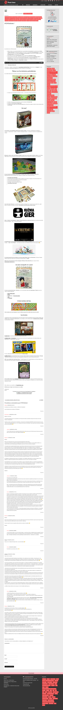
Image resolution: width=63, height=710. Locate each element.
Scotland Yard (19, 20)
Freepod (37, 67)
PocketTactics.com (19, 385)
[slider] (41, 62)
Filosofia (48, 88)
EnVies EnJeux (49, 43)
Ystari (53, 111)
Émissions (28, 4)
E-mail (6, 658)
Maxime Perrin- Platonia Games (52, 39)
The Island (28, 20)
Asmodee (48, 74)
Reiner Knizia (6, 20)
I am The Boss (11, 19)
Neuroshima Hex (39, 19)
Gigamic (52, 88)
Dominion (48, 82)
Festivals (50, 4)
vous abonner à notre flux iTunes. (24, 67)
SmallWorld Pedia (24, 20)
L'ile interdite (24, 19)
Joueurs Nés (42, 4)
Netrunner (35, 19)
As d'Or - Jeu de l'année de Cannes (51, 72)
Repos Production (50, 105)
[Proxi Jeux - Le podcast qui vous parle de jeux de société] (12, 2)
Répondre (41, 411)
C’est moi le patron (16, 295)
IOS (50, 90)
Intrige (14, 19)
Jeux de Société (54, 92)
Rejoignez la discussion (28, 13)
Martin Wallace (54, 98)
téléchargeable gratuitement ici (10, 261)
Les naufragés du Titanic (30, 19)
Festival (48, 84)
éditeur (48, 112)
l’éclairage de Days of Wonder (38, 318)
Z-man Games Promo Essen (12, 183)
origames (52, 100)
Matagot (48, 100)
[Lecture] (5, 62)
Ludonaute (49, 98)
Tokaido (31, 20)
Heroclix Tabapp (7, 19)
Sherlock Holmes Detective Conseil (51, 107)
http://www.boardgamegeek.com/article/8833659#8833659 (15, 624)
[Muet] (39, 62)
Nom (6, 655)
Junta (18, 19)
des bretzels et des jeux (51, 81)
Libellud (48, 96)
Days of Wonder (49, 79)
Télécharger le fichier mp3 (12, 64)
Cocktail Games (49, 77)
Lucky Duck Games (54, 96)
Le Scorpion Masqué (50, 95)
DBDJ (54, 79)
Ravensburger (49, 103)
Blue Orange (53, 74)
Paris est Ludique (50, 101)
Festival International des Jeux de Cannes (52, 87)
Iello (48, 90)
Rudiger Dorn (15, 20)
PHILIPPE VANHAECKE (50, 55)
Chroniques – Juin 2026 (33, 678)
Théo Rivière (49, 111)
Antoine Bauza (49, 70)
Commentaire (7, 643)
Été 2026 (48, 38)
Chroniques (35, 4)
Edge (52, 82)
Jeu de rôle (49, 92)
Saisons (56, 4)
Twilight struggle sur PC (35, 20)
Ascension (16, 378)
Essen (55, 82)
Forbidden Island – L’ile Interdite (10, 338)
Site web (6, 662)
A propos (45, 0)
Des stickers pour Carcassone (12, 177)
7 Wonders (49, 68)
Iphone (56, 90)
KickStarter (49, 93)
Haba (55, 88)
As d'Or (54, 70)
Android (53, 68)
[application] (24, 63)
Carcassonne (55, 76)
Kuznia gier (21, 19)
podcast (55, 101)
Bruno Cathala (49, 76)
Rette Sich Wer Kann (11, 20)
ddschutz (6, 554)
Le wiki (42, 0)
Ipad (16, 19)
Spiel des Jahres (50, 109)
